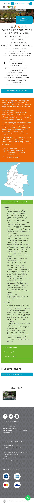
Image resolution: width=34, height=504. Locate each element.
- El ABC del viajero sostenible (12, 447)
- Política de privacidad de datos (13, 463)
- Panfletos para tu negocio (11, 454)
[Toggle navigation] (4, 7)
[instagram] (16, 416)
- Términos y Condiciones (11, 460)
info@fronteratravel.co (11, 421)
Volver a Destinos (9, 18)
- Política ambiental (9, 450)
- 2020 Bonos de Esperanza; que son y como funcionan (17, 457)
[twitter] (11, 416)
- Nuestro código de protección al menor (16, 452)
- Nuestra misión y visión (11, 445)
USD (16, 3)
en (27, 3)
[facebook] (5, 416)
